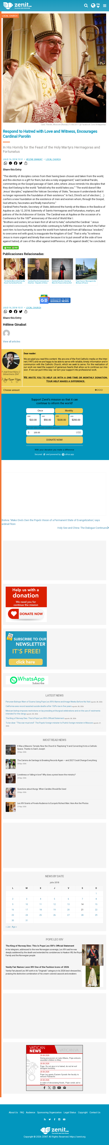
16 (13, 910)
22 (96, 910)
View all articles (11, 341)
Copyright (83, 1112)
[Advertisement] (54, 497)
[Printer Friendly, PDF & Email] (11, 247)
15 (96, 904)
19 (54, 910)
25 (40, 915)
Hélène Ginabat (34, 159)
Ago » (14, 927)
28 (82, 915)
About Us (13, 1112)
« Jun (8, 927)
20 (68, 910)
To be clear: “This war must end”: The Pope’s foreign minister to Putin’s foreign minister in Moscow (49, 723)
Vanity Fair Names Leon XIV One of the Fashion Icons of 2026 (37, 967)
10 (27, 904)
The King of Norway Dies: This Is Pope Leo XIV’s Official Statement (35, 718)
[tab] (40, 1049)
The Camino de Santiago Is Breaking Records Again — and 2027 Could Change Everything (57, 760)
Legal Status (70, 1112)
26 (54, 915)
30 (13, 920)
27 (68, 915)
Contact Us (95, 1112)
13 (68, 904)
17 (27, 910)
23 (13, 915)
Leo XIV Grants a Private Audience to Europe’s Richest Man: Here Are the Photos (52, 803)
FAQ (22, 1112)
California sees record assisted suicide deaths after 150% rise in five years (39, 706)
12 (54, 904)
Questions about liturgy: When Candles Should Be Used (41, 789)
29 (96, 915)
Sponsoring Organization (49, 1112)
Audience (30, 1112)
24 (27, 915)
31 (27, 920)
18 (40, 910)
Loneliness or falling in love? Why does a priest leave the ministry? (46, 775)
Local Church (9, 16)
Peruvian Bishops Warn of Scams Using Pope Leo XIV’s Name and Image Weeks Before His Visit (48, 702)
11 (40, 904)
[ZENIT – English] (30, 5)
